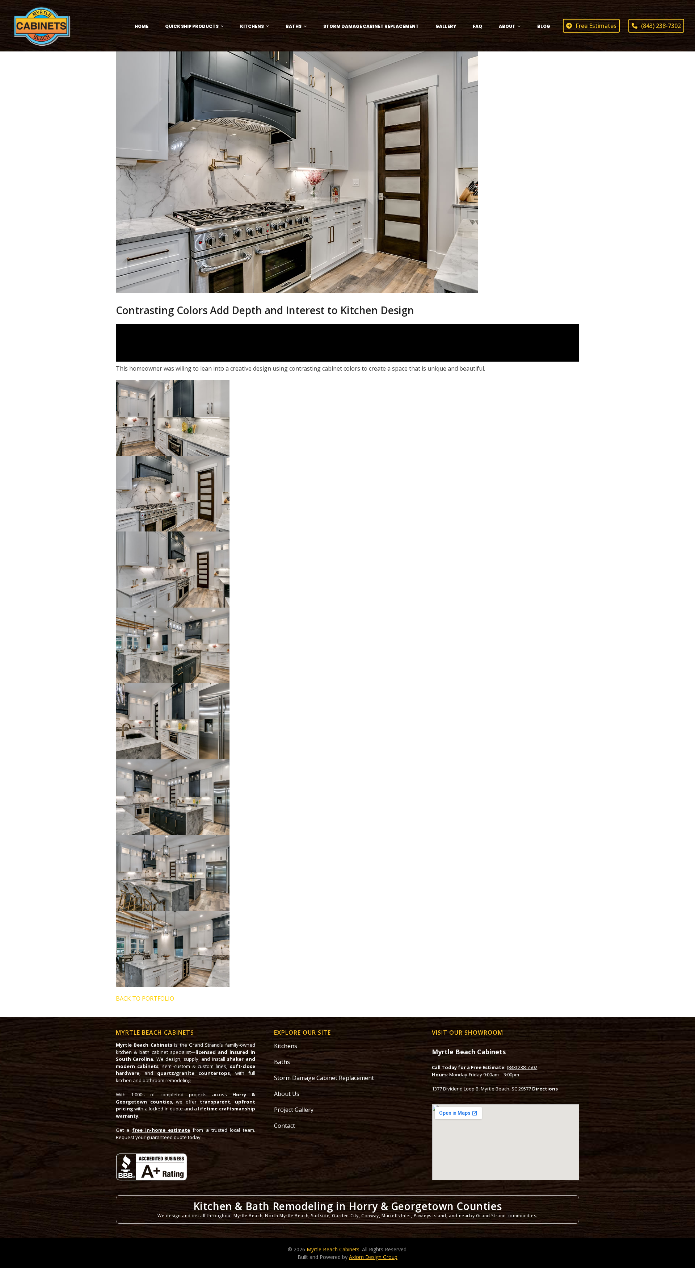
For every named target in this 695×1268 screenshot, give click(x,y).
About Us (286, 1094)
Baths (282, 1062)
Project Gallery (293, 1110)
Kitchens (285, 1046)
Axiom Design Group (373, 1257)
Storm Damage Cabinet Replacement (324, 1078)
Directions (545, 1088)
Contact (284, 1126)
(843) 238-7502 (522, 1067)
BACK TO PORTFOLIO (145, 998)
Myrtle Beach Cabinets (333, 1249)
